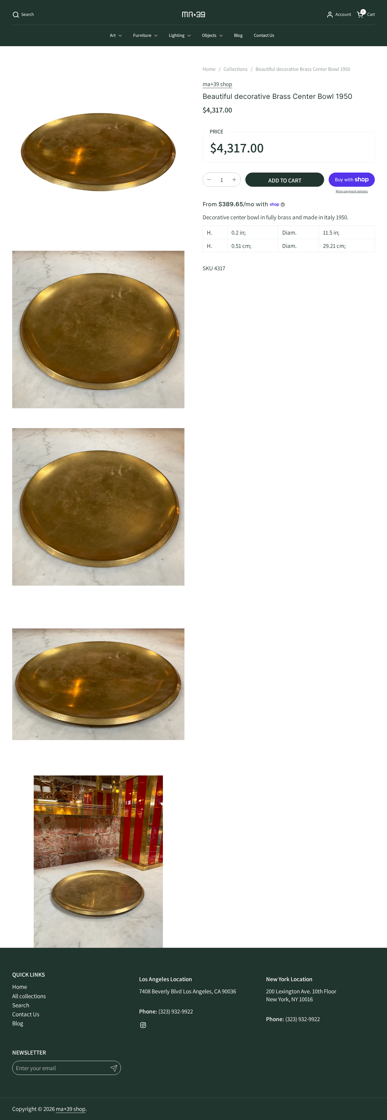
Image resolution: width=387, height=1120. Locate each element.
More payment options (352, 191)
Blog (17, 1023)
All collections (29, 996)
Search (20, 1005)
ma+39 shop (217, 84)
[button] (23, 14)
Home (19, 987)
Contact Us (25, 1014)
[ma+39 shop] (193, 14)
